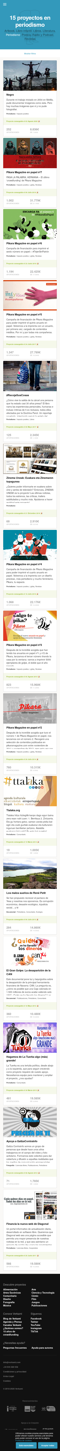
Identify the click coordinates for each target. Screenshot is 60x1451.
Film (34, 1299)
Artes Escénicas (12, 1292)
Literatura (49, 31)
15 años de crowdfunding (11, 1333)
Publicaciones (39, 1305)
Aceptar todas (47, 1445)
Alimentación (10, 1289)
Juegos (36, 1302)
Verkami (30, 5)
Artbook (9, 31)
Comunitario (10, 1295)
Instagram (36, 1328)
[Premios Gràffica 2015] (11, 1409)
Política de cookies (23, 1440)
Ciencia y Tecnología (43, 1292)
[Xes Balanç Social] (30, 1409)
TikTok (34, 1331)
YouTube (35, 1325)
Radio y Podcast (42, 35)
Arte (34, 1289)
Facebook (36, 1318)
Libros (37, 31)
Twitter (34, 1321)
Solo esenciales (26, 1445)
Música (7, 1305)
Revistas (30, 39)
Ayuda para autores (42, 1347)
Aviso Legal (8, 1376)
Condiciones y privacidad (14, 1371)
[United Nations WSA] (48, 1409)
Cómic (35, 1295)
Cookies (7, 1380)
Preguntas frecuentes (15, 1347)
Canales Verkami (12, 1325)
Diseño (7, 1299)
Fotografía (9, 1302)
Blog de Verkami (12, 1318)
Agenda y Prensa (12, 1321)
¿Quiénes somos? (13, 1328)
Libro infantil (24, 31)
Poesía (26, 35)
